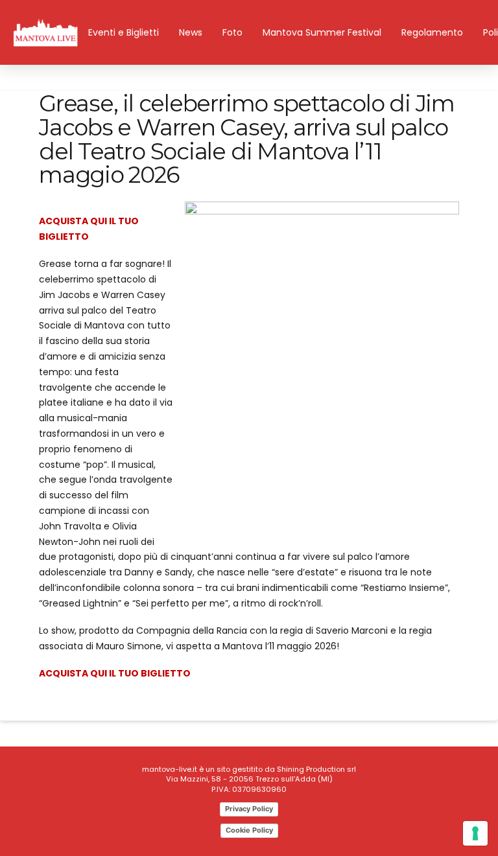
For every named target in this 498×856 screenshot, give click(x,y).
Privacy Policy (249, 808)
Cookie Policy (249, 830)
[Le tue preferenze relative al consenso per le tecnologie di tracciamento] (475, 833)
